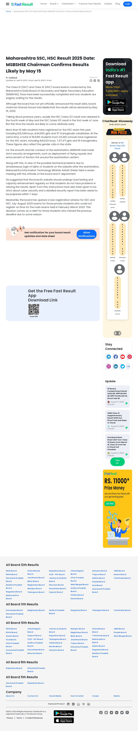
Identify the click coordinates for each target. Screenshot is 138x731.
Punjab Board (98, 581)
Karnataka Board (57, 588)
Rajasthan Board (57, 571)
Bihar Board (33, 581)
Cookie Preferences (34, 718)
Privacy (10, 718)
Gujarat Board (56, 592)
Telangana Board (35, 592)
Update (108, 3)
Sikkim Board (98, 578)
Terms (19, 718)
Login (127, 3)
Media (117, 696)
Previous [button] (116, 333)
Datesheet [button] (67, 3)
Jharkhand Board (35, 577)
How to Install (77, 696)
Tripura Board (99, 574)
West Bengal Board (79, 584)
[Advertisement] (69, 32)
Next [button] (118, 333)
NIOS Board (11, 571)
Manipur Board (34, 588)
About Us (10, 696)
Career (95, 696)
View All (117, 461)
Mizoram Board (56, 585)
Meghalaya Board (36, 585)
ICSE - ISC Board (57, 574)
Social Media (55, 696)
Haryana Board (99, 571)
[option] (117, 231)
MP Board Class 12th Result (117, 145)
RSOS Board (11, 574)
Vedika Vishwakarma (112, 204)
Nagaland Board (14, 591)
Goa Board (97, 585)
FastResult (13, 77)
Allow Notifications (86, 234)
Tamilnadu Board (122, 578)
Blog (117, 3)
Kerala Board (77, 598)
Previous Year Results (90, 3)
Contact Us (32, 696)
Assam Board (120, 574)
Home (43, 3)
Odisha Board (77, 595)
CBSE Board (119, 571)
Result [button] (53, 3)
